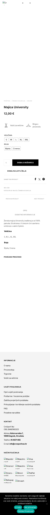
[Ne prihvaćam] (47, 504)
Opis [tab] (25, 210)
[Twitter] (40, 179)
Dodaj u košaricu (25, 163)
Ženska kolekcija (18, 101)
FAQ (5, 408)
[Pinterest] (44, 179)
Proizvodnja (9, 370)
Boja (6, 144)
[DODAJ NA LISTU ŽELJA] (22, 288)
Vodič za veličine (16, 125)
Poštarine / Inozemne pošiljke (16, 396)
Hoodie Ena (8, 289)
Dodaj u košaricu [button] (34, 295)
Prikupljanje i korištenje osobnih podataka (22, 404)
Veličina (8, 135)
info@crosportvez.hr (18, 444)
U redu (18, 507)
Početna (7, 101)
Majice (29, 101)
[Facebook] (36, 179)
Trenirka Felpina (10, 334)
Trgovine (7, 374)
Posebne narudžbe (12, 412)
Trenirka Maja (31, 334)
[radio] (6, 139)
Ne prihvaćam (30, 507)
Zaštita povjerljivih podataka (16, 400)
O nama (7, 365)
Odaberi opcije (11, 297)
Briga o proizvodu (37, 125)
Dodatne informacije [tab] (25, 215)
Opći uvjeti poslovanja (13, 392)
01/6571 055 (16, 440)
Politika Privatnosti (25, 511)
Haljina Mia (30, 288)
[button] (21, 3)
